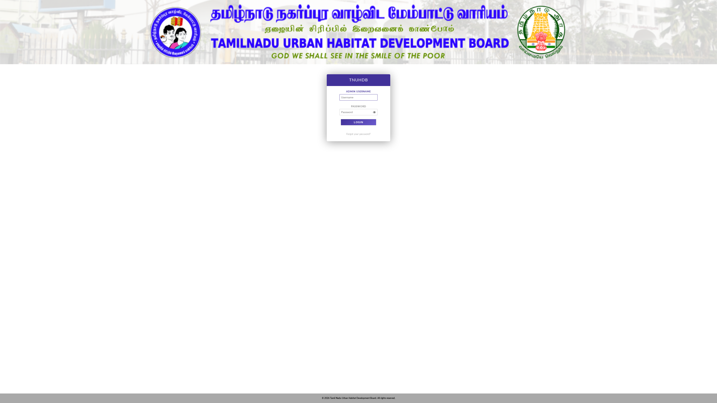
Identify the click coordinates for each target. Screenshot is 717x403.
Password (358, 106)
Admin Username (358, 91)
